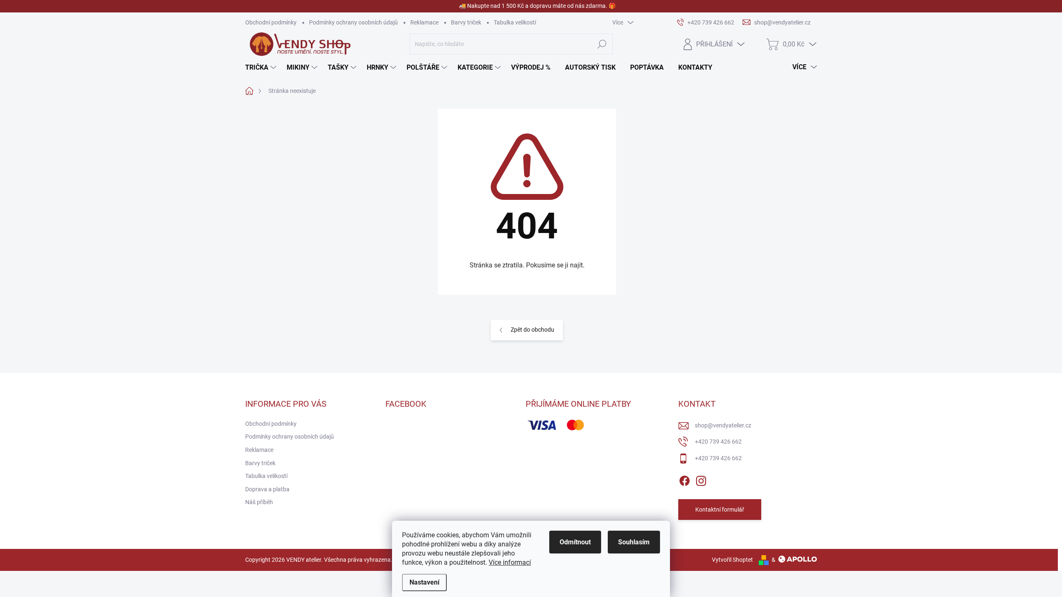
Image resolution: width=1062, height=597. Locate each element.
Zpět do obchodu (532, 329)
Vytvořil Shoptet (732, 559)
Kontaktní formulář (719, 509)
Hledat (601, 44)
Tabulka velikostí (515, 22)
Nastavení (424, 582)
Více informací (510, 562)
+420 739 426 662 (718, 441)
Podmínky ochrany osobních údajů (353, 22)
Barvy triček (466, 22)
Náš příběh (259, 502)
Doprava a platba (267, 489)
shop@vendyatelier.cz (723, 425)
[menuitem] (261, 67)
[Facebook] (684, 479)
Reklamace (424, 22)
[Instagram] (701, 479)
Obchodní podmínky (271, 22)
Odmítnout (575, 542)
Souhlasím (634, 542)
